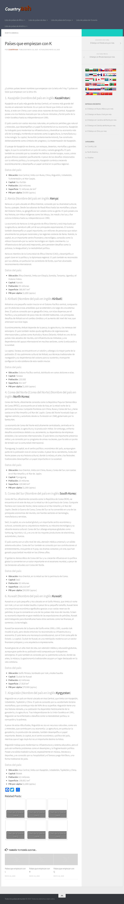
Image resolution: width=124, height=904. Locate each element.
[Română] (87, 90)
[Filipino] (87, 95)
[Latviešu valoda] (87, 85)
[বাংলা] (95, 71)
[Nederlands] (99, 85)
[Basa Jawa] (103, 81)
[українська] (95, 95)
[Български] (91, 71)
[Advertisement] (41, 70)
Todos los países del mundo (15, 899)
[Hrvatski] (114, 76)
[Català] (99, 71)
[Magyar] (87, 81)
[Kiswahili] (110, 90)
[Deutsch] (114, 71)
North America (11, 33)
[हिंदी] (110, 76)
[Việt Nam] (103, 95)
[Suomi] (99, 76)
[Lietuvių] (114, 81)
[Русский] (91, 90)
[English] (99, 95)
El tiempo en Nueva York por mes (99, 114)
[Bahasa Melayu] (91, 85)
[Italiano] (95, 81)
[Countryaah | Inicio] (18, 8)
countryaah (13, 49)
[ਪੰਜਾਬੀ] (103, 85)
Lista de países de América (15, 26)
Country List (91, 146)
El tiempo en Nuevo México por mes (100, 109)
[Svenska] (106, 90)
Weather (90, 157)
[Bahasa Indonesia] (91, 81)
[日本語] (99, 81)
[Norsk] (95, 85)
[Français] (103, 76)
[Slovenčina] (95, 90)
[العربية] (87, 71)
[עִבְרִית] (106, 76)
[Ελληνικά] (87, 76)
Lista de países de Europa (61, 20)
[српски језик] (103, 90)
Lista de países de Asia (37, 20)
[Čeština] (103, 71)
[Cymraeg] (106, 71)
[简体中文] (106, 95)
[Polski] (106, 85)
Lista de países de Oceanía (86, 20)
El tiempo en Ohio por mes (97, 131)
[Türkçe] (91, 95)
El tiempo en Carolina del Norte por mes (101, 120)
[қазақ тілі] (106, 81)
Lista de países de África (14, 20)
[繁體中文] (110, 95)
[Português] (114, 85)
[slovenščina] (99, 90)
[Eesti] (91, 76)
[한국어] (110, 81)
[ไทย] (114, 90)
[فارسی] (95, 76)
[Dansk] (110, 71)
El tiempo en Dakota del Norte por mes (101, 125)
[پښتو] (110, 85)
